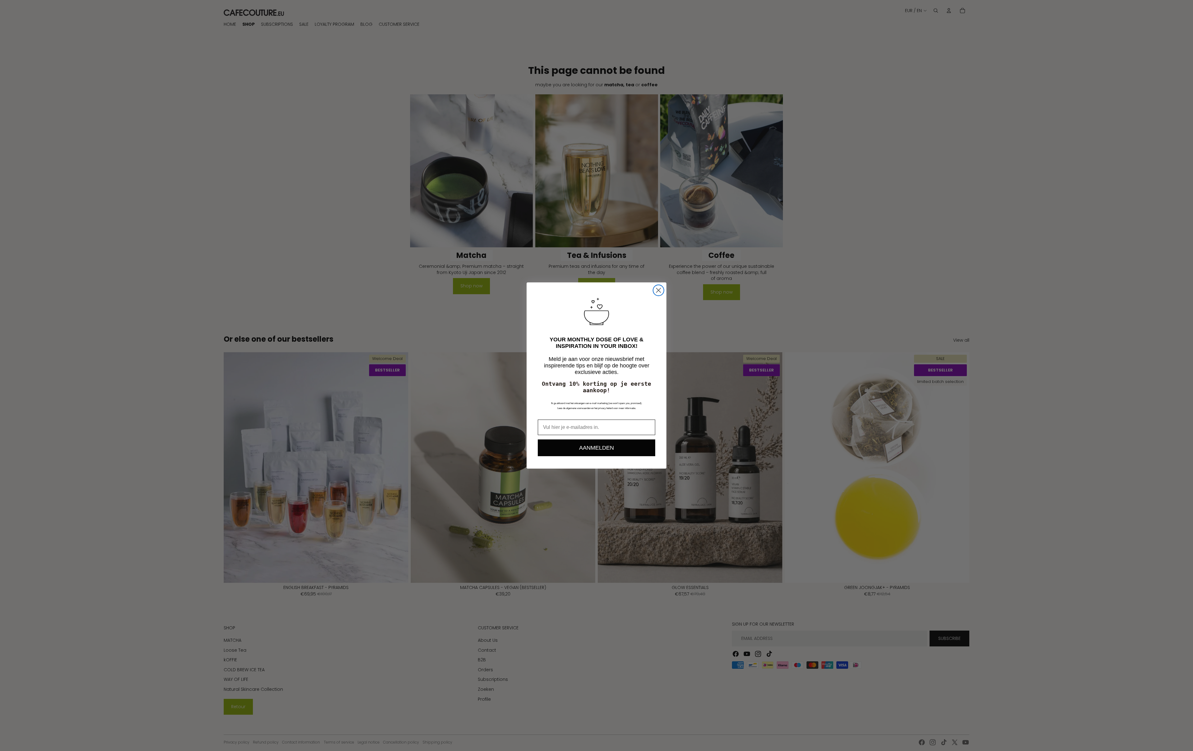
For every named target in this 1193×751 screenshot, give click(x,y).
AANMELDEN (596, 448)
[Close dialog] (658, 290)
